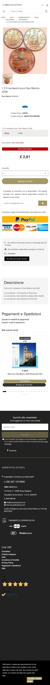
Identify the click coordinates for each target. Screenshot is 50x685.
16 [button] (44, 391)
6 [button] (18, 391)
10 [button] (28, 391)
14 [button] (39, 391)
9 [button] (26, 391)
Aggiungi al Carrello (25, 181)
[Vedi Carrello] (47, 11)
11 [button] (31, 391)
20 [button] (27, 394)
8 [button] (23, 391)
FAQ (3, 568)
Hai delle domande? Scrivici (17, 259)
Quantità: (5, 168)
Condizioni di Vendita (10, 560)
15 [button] (41, 391)
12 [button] (33, 391)
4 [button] (13, 391)
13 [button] (36, 391)
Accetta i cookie (34, 678)
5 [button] (16, 391)
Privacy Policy (7, 562)
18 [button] (22, 394)
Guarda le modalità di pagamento (15, 319)
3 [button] (10, 391)
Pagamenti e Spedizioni (11, 565)
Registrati (25, 434)
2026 (25, 341)
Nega (30, 681)
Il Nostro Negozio (9, 554)
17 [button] (46, 391)
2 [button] (8, 391)
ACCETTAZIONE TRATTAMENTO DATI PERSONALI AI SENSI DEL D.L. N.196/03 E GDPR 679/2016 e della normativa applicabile (26, 441)
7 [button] (21, 391)
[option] (25, 50)
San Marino (6, 96)
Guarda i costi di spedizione (13, 322)
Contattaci (11, 253)
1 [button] (4, 391)
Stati (3, 557)
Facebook (12, 450)
